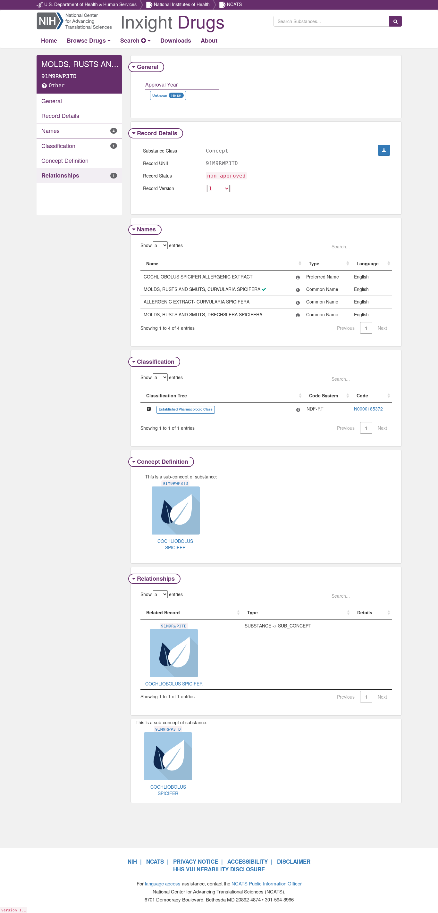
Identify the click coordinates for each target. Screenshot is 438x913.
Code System (323, 395)
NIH (132, 861)
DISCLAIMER (293, 861)
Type (314, 263)
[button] (384, 150)
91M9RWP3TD (175, 483)
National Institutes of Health (182, 4)
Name (152, 263)
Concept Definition (162, 461)
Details (364, 612)
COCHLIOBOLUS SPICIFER (175, 544)
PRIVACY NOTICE (195, 861)
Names (146, 229)
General (147, 66)
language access (163, 883)
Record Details (157, 133)
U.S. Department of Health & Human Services (90, 4)
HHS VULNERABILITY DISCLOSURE (219, 869)
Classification (155, 361)
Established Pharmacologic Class (186, 409)
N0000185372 (368, 408)
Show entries (161, 245)
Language (368, 263)
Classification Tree (166, 395)
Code (362, 395)
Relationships (155, 578)
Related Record (163, 612)
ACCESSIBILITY (247, 861)
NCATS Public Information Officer (267, 883)
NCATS (234, 4)
